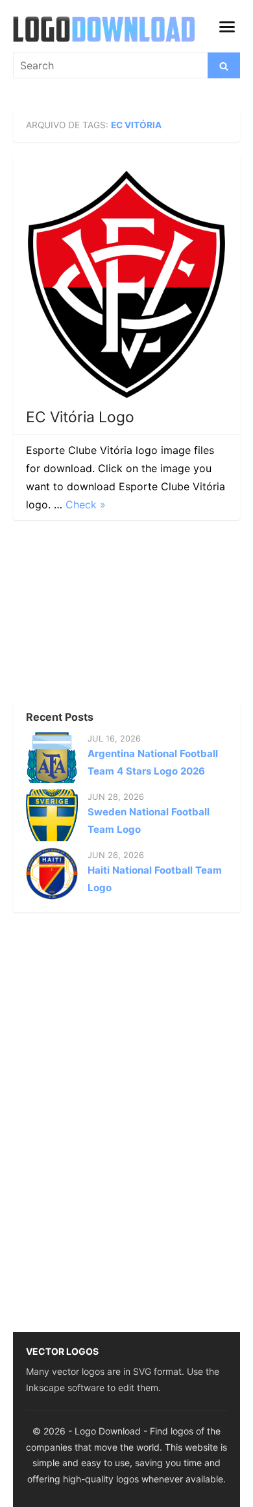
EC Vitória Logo (80, 417)
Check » (86, 504)
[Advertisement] (110, 614)
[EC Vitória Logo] (126, 284)
